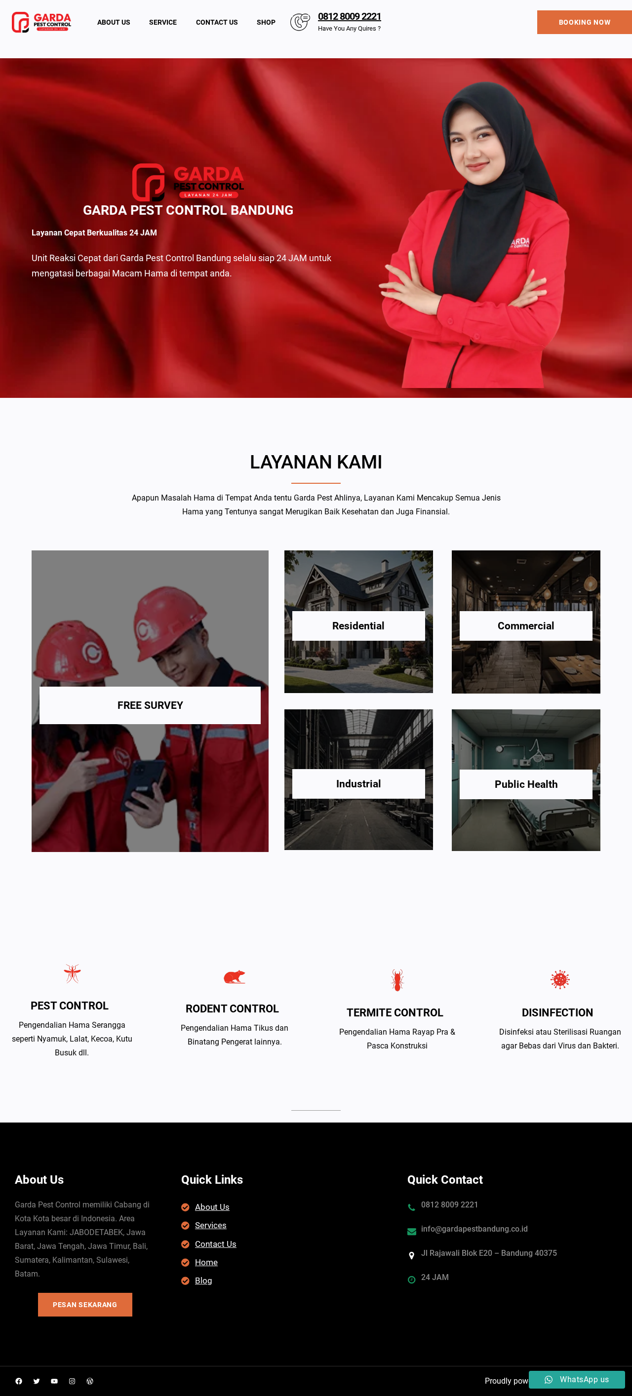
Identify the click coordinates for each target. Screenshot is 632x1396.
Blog (203, 1280)
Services (211, 1225)
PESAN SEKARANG (85, 1305)
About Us (212, 1207)
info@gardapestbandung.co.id (474, 1229)
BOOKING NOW (585, 22)
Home (206, 1262)
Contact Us (216, 1244)
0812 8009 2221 (349, 16)
